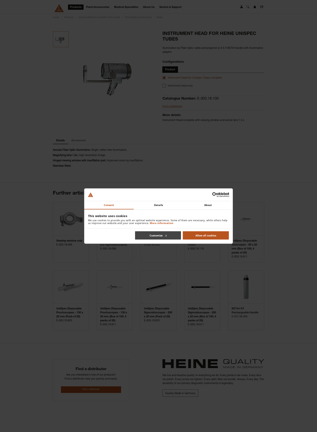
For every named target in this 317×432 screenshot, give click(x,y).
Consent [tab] (109, 205)
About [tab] (208, 205)
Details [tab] (158, 205)
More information (161, 223)
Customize (156, 235)
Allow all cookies (205, 235)
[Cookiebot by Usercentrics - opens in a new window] (214, 194)
